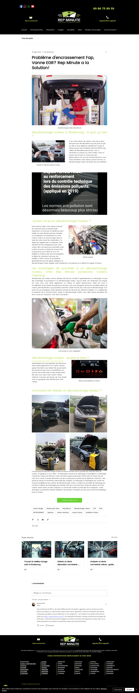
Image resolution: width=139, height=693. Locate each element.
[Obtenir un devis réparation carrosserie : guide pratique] (69, 549)
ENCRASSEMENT (38, 512)
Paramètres (118, 690)
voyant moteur (77, 512)
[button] (108, 21)
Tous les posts (27, 38)
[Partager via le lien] (48, 520)
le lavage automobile (53, 652)
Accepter (129, 690)
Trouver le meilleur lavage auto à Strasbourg (35, 563)
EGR (100, 508)
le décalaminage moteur (98, 650)
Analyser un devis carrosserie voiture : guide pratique (102, 563)
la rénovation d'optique (96, 652)
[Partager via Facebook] (33, 520)
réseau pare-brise (53, 508)
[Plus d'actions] (106, 52)
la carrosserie (74, 652)
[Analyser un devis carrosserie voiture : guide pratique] (102, 549)
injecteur (51, 512)
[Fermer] (136, 689)
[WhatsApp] (28, 6)
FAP (94, 508)
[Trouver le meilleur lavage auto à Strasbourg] (36, 549)
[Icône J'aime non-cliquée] (38, 625)
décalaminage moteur (82, 508)
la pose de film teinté (84, 652)
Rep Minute (67, 508)
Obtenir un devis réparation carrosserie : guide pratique (67, 563)
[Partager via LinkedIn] (43, 520)
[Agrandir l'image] (50, 413)
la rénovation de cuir (42, 652)
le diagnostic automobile (111, 650)
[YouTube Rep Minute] (32, 6)
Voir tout (114, 537)
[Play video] (69, 193)
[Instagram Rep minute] (25, 6)
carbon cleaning (62, 512)
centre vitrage (38, 508)
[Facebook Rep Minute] (21, 6)
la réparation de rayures (65, 652)
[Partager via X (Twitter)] (38, 520)
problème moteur (92, 512)
